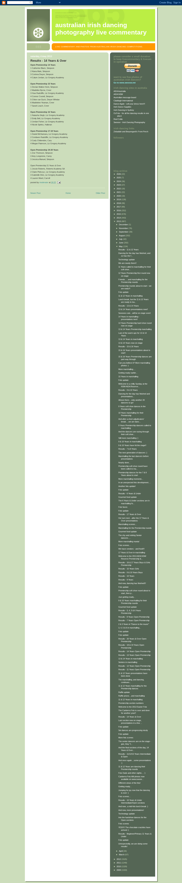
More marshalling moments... (130, 479)
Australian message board (125, 97)
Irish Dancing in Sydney (124, 110)
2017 (119, 207)
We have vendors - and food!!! (131, 549)
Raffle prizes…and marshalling (131, 696)
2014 (119, 218)
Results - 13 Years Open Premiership (134, 655)
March (122, 854)
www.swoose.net (127, 83)
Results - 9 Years (125, 580)
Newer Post (35, 193)
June (121, 243)
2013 (119, 221)
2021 (119, 192)
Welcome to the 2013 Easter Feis (132, 707)
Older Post (100, 193)
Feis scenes (123, 824)
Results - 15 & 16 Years (128, 346)
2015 (119, 214)
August (122, 235)
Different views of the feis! (129, 783)
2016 (119, 210)
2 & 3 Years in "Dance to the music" (133, 624)
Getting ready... (125, 786)
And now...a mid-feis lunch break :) (133, 806)
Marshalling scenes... (127, 524)
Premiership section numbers (131, 703)
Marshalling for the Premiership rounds (135, 528)
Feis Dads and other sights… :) (131, 773)
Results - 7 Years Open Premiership (133, 620)
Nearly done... (124, 462)
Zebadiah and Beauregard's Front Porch (131, 131)
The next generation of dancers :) (132, 453)
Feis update (123, 292)
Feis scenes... (124, 545)
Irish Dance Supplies (122, 107)
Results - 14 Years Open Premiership (134, 651)
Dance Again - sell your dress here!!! (129, 104)
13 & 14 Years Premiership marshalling (135, 329)
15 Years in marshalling (128, 376)
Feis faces (122, 507)
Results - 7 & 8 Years (127, 449)
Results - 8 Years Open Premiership (133, 617)
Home (68, 193)
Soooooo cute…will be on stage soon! (134, 313)
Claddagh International (123, 101)
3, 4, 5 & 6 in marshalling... (129, 628)
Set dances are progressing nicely (133, 730)
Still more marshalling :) (128, 438)
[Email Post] (58, 182)
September (124, 232)
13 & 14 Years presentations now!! (133, 309)
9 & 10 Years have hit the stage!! (132, 445)
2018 (119, 203)
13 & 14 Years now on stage (130, 343)
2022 (119, 189)
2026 (119, 174)
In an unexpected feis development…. (134, 482)
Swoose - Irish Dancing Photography (129, 122)
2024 (119, 181)
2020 (119, 196)
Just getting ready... (126, 597)
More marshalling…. (127, 369)
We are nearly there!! (127, 263)
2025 (119, 178)
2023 (119, 185)
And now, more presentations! (131, 810)
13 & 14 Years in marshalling (130, 339)
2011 (119, 863)
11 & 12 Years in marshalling (130, 296)
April (121, 851)
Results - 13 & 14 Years (128, 306)
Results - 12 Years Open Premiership (134, 666)
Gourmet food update (127, 497)
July (121, 239)
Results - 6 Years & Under (129, 493)
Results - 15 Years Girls (128, 569)
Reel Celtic (118, 119)
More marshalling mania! (128, 541)
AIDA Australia (120, 91)
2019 (119, 199)
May (121, 246)
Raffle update (124, 692)
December (124, 224)
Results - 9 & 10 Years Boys (130, 572)
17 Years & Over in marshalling (131, 552)
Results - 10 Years (126, 576)
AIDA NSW (118, 94)
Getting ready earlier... (127, 373)
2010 (119, 866)
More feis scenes (125, 738)
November (124, 228)
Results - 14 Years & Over (129, 717)
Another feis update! (127, 486)
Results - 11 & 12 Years (128, 250)
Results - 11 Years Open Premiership (134, 669)
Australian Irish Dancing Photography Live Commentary (101, 29)
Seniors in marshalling (127, 662)
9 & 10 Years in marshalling (130, 442)
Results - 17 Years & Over (129, 514)
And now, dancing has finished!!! (132, 583)
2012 (119, 859)
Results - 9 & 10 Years (128, 390)
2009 (119, 870)
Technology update (126, 259)
